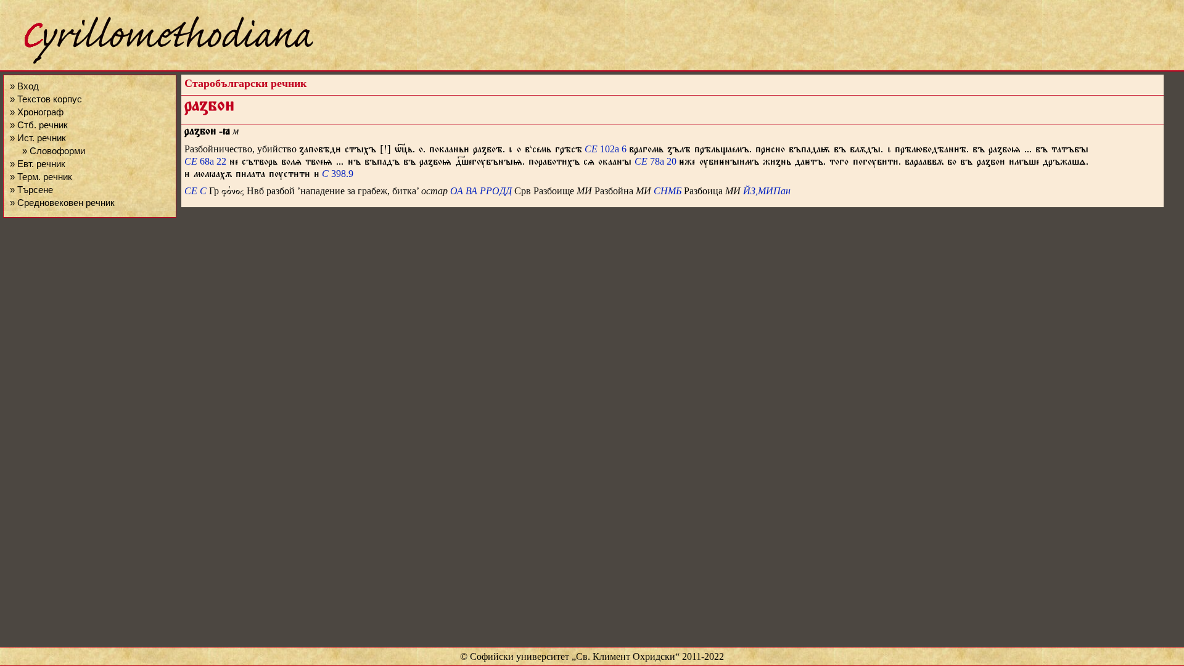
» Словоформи (53, 151)
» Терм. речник (41, 176)
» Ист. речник (38, 138)
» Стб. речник (39, 125)
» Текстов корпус (46, 99)
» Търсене (31, 189)
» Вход (24, 86)
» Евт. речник (37, 163)
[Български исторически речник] (158, 62)
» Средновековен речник (62, 202)
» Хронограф (37, 112)
